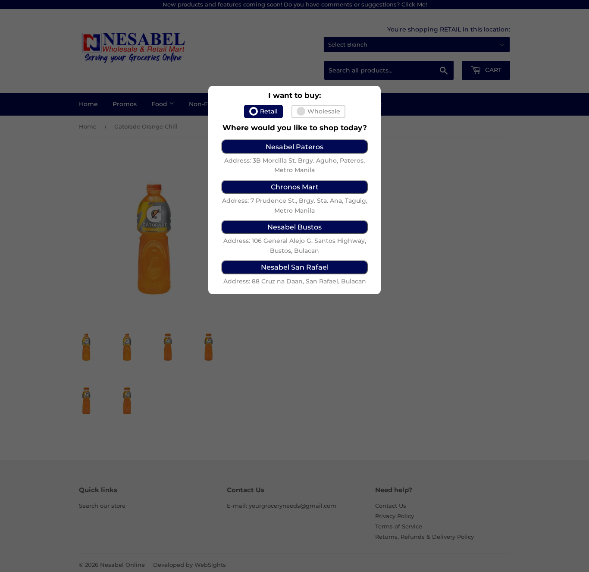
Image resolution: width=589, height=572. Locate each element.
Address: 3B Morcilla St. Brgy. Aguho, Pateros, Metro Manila (294, 165)
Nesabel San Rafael (295, 267)
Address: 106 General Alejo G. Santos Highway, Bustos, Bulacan (294, 245)
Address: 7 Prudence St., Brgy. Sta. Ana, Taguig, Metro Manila (294, 205)
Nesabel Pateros (294, 146)
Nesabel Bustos (294, 227)
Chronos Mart (295, 186)
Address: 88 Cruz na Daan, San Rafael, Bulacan (294, 281)
